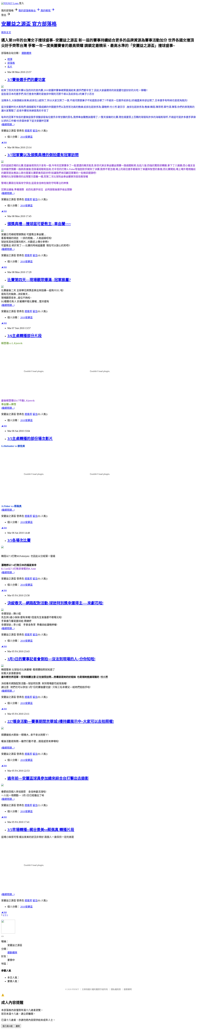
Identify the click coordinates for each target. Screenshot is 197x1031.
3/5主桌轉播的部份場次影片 (30, 439)
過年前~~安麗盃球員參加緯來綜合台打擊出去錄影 (48, 778)
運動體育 (26, 53)
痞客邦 (28, 130)
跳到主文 (6, 32)
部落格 (11, 63)
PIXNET (75, 989)
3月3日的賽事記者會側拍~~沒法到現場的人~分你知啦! (51, 659)
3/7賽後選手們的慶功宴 (26, 80)
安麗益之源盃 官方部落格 (29, 24)
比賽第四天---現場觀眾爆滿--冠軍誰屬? (39, 280)
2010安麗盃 (26, 137)
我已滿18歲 (7, 1026)
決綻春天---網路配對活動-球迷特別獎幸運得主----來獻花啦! (55, 603)
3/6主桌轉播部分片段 (24, 336)
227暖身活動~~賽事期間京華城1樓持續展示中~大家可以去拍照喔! (60, 721)
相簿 (9, 59)
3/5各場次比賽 (19, 540)
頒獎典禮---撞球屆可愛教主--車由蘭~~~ (39, 224)
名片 (9, 66)
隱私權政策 (116, 989)
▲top (4, 142)
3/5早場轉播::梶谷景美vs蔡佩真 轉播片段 (40, 830)
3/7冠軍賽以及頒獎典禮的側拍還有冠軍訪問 (43, 155)
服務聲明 (128, 989)
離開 (18, 1026)
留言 (35, 130)
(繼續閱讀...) (7, 124)
